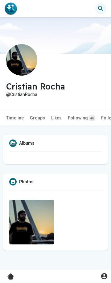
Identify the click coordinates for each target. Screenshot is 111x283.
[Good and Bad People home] (11, 8)
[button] (104, 276)
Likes (56, 117)
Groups (37, 117)
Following (81, 117)
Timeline (15, 117)
